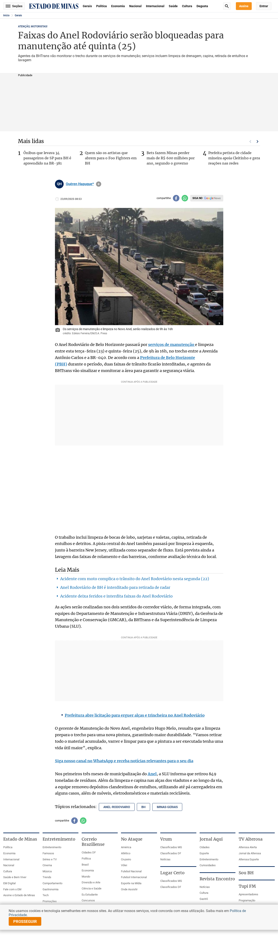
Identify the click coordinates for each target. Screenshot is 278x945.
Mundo (86, 876)
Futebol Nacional (131, 871)
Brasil (85, 864)
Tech (46, 895)
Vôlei (124, 865)
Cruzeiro (126, 859)
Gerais (87, 6)
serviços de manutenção (171, 344)
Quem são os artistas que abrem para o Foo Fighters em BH (111, 158)
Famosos (48, 853)
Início (6, 15)
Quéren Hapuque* (80, 184)
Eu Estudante (90, 894)
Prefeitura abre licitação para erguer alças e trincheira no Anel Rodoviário (135, 715)
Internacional (155, 6)
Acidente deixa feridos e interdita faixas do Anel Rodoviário (116, 596)
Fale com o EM (12, 889)
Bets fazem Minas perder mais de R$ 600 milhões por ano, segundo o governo (171, 158)
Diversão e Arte (91, 882)
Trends (47, 877)
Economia (118, 6)
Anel (152, 773)
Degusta (202, 6)
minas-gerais (167, 807)
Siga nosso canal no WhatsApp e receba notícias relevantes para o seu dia (124, 760)
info (98, 184)
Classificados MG (171, 847)
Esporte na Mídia (131, 883)
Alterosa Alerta (248, 847)
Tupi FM (247, 886)
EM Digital (9, 883)
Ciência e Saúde (91, 888)
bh (143, 807)
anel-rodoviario (116, 807)
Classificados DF (170, 853)
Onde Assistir (129, 889)
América (126, 847)
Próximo (257, 141)
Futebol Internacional (134, 877)
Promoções (50, 901)
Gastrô (204, 899)
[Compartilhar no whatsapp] (185, 198)
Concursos (88, 900)
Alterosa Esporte (249, 859)
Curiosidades (208, 865)
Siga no (197, 198)
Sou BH (246, 872)
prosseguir (25, 921)
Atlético (125, 853)
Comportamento (52, 883)
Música (47, 871)
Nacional (135, 6)
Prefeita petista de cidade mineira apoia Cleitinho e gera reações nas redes (234, 158)
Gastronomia (50, 889)
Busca (226, 6)
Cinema (47, 865)
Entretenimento (52, 847)
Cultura (187, 6)
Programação (247, 900)
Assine (243, 6)
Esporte (204, 853)
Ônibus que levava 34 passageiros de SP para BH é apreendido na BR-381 (47, 158)
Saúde (173, 6)
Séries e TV (50, 859)
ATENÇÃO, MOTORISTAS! (32, 26)
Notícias (165, 859)
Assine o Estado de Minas (19, 895)
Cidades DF (89, 852)
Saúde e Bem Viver (14, 877)
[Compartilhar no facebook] (176, 198)
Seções (17, 6)
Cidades (205, 847)
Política (101, 6)
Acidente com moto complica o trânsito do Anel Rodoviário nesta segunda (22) (134, 578)
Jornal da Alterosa (250, 853)
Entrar (264, 6)
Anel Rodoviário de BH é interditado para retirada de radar (115, 587)
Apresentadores (248, 894)
